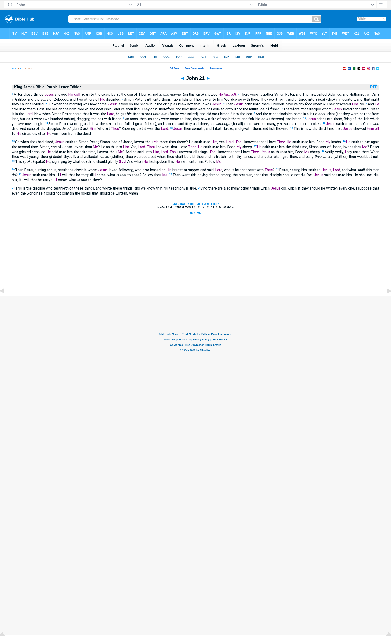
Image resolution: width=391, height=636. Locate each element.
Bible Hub (195, 212)
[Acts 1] (385, 301)
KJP (22, 68)
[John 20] (5, 301)
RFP (374, 87)
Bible (14, 68)
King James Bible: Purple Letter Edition (195, 203)
